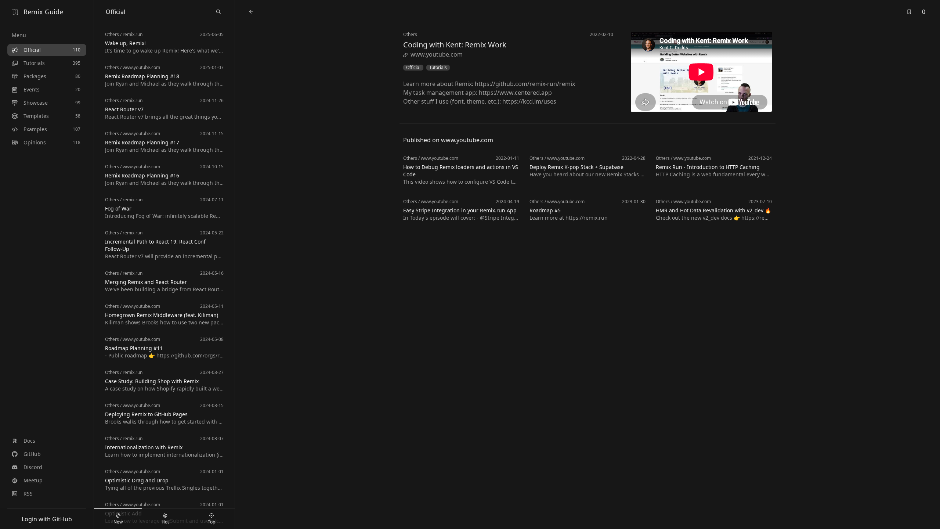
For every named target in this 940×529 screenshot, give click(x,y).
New (118, 522)
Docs (29, 440)
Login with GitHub (47, 519)
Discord (33, 467)
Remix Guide (43, 11)
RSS (28, 493)
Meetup (33, 480)
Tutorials (438, 68)
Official (413, 68)
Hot (165, 522)
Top (211, 522)
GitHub (32, 453)
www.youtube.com (437, 54)
